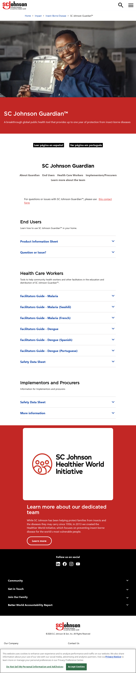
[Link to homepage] (15, 5)
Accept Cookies (76, 666)
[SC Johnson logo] (68, 626)
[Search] (120, 5)
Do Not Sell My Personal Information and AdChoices (34, 666)
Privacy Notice (113, 656)
